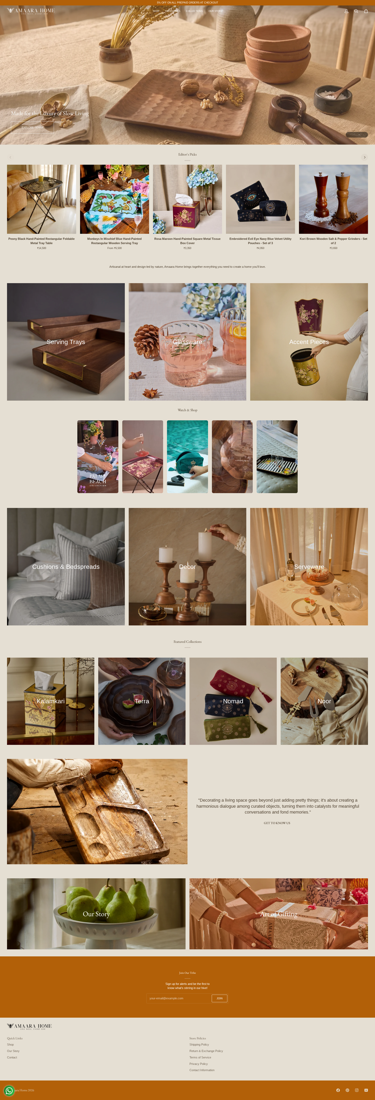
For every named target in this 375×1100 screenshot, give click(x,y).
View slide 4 (363, 134)
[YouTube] (366, 1090)
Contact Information (201, 1070)
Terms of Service (200, 1057)
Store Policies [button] (197, 1038)
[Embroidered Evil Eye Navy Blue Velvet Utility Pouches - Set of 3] (260, 199)
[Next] (364, 157)
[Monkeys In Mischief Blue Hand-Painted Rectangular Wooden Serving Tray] (114, 199)
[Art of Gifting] (278, 913)
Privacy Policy (198, 1063)
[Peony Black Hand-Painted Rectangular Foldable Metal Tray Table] (41, 199)
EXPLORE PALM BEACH (35, 127)
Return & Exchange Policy (206, 1051)
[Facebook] (338, 1090)
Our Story (13, 1051)
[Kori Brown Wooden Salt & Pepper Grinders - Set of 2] (333, 199)
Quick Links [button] (14, 1038)
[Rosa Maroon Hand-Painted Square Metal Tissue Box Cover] (187, 199)
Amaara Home (18, 1090)
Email (152, 1002)
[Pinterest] (347, 1090)
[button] (172, 11)
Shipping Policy (199, 1044)
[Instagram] (357, 1090)
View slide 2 (354, 134)
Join (219, 998)
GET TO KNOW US (277, 823)
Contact (12, 1057)
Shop (10, 1044)
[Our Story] (96, 913)
